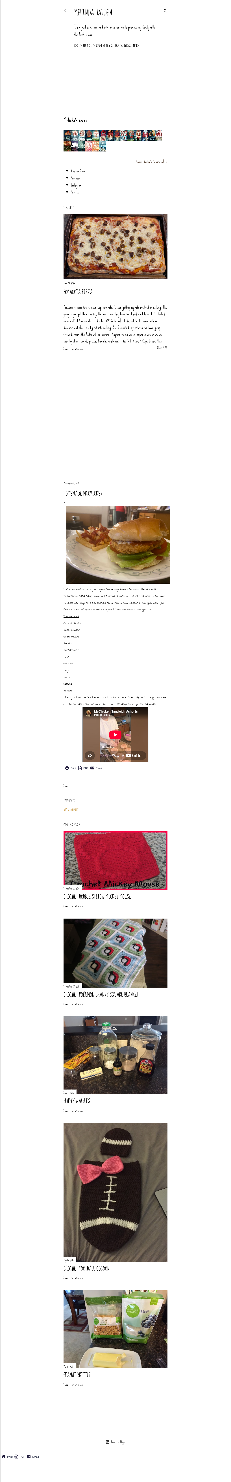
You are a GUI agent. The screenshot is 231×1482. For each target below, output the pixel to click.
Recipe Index (82, 46)
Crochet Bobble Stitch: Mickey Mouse (97, 897)
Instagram (76, 185)
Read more (162, 348)
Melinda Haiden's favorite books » (151, 162)
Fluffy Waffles (77, 1101)
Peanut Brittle (77, 1375)
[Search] (165, 10)
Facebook (75, 178)
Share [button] (66, 349)
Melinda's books (75, 120)
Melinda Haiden (93, 12)
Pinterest (75, 192)
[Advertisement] (115, 80)
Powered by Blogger (118, 1442)
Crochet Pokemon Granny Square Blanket (101, 995)
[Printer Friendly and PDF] (84, 770)
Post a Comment (77, 348)
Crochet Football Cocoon (86, 1269)
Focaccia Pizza (78, 292)
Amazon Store (78, 171)
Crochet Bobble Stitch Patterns (111, 46)
